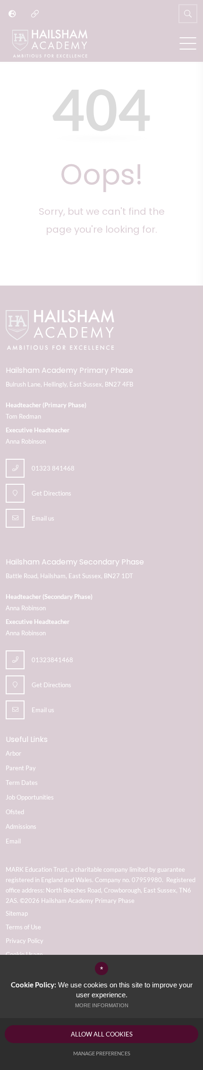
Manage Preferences (101, 1053)
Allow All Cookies (102, 1034)
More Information (101, 1005)
